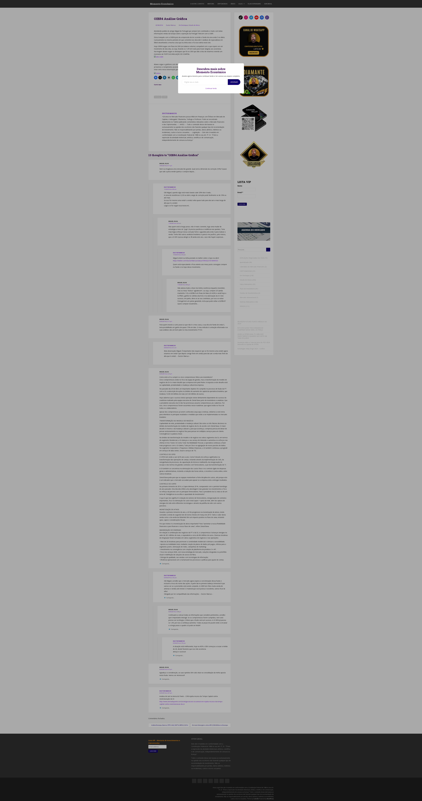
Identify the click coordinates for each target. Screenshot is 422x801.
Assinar (234, 82)
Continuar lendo (211, 88)
